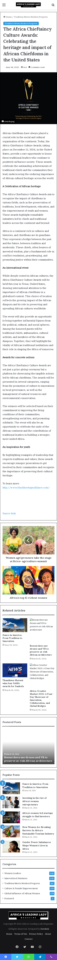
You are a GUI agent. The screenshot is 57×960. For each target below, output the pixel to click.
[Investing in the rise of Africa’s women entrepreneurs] (11, 802)
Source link (9, 513)
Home (8, 17)
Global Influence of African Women (22, 893)
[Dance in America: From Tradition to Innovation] (15, 625)
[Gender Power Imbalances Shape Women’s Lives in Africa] (11, 846)
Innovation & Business (15, 878)
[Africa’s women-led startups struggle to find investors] (11, 817)
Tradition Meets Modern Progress (31, 17)
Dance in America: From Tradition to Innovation (12, 638)
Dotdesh (45, 929)
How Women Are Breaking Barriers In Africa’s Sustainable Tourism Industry (38, 830)
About (48, 934)
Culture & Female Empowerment (21, 888)
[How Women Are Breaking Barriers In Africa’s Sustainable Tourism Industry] (11, 831)
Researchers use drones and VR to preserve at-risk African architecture (41, 650)
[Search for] (53, 5)
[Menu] (4, 5)
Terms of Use (20, 934)
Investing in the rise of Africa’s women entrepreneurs (34, 801)
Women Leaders (12, 873)
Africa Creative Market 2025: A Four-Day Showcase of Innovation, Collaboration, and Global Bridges (42, 698)
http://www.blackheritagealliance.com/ (26, 487)
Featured (9, 898)
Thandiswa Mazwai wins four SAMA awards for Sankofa (13, 683)
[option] (28, 747)
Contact (29, 939)
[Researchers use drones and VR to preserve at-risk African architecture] (42, 630)
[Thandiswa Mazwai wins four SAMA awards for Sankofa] (15, 670)
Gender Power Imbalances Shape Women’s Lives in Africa (36, 845)
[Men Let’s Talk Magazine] (28, 4)
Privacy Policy (36, 934)
